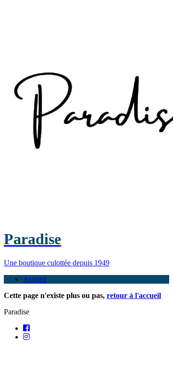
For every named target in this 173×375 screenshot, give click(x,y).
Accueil (35, 279)
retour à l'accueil (134, 295)
